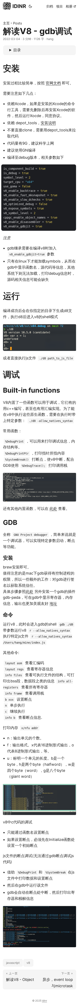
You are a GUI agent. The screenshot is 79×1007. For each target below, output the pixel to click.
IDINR (19, 6)
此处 (53, 508)
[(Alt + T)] (30, 6)
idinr (44, 1000)
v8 (28, 962)
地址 (53, 603)
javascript (13, 962)
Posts (17, 23)
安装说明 (48, 123)
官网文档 (53, 83)
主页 (6, 23)
